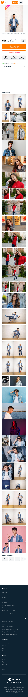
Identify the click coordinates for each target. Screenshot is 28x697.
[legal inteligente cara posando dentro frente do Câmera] (8, 655)
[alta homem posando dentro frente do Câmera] (8, 459)
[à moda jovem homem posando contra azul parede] (13, 504)
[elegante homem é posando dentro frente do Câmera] (13, 391)
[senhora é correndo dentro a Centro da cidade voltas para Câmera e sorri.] (13, 199)
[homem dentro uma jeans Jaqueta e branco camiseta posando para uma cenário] (13, 183)
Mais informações (7, 66)
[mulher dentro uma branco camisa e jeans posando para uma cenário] (10, 491)
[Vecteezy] (2, 2)
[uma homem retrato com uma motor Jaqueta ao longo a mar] (13, 521)
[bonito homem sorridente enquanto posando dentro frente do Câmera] (8, 424)
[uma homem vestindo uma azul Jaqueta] (10, 134)
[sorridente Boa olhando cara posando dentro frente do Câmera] (8, 637)
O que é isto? (15, 63)
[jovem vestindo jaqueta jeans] (18, 606)
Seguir (23, 41)
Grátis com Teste (14, 46)
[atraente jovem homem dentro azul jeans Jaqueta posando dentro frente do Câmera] (8, 102)
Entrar (21, 2)
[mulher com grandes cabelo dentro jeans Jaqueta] (13, 375)
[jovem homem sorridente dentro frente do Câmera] (8, 609)
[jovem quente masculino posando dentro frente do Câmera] (13, 407)
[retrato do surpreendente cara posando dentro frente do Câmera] (10, 624)
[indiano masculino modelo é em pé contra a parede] (8, 673)
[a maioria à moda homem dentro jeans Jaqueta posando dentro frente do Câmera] (8, 441)
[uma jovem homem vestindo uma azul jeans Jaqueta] (8, 166)
